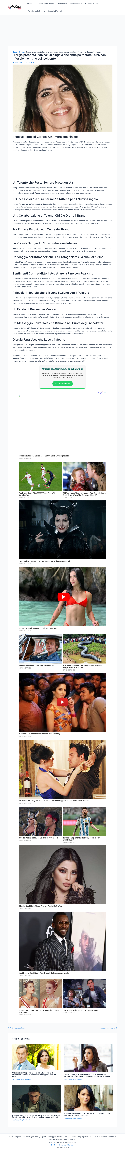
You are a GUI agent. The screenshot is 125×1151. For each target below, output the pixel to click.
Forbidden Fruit (76, 4)
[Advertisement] (62, 167)
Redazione (62, 1145)
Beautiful (30, 4)
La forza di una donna (45, 4)
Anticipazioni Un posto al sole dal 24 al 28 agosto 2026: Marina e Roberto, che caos (88, 1114)
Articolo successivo (108, 1028)
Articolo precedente (16, 1028)
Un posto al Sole (91, 4)
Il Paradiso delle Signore (36, 11)
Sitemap (70, 1145)
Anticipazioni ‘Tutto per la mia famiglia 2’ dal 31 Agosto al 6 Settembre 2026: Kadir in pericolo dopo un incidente (36, 1116)
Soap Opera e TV (17, 1079)
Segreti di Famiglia (55, 11)
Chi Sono (54, 1145)
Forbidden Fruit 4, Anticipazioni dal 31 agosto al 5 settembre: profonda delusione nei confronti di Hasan (87, 1076)
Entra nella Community (62, 383)
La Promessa (62, 4)
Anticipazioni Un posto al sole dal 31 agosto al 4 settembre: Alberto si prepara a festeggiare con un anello (34, 1075)
